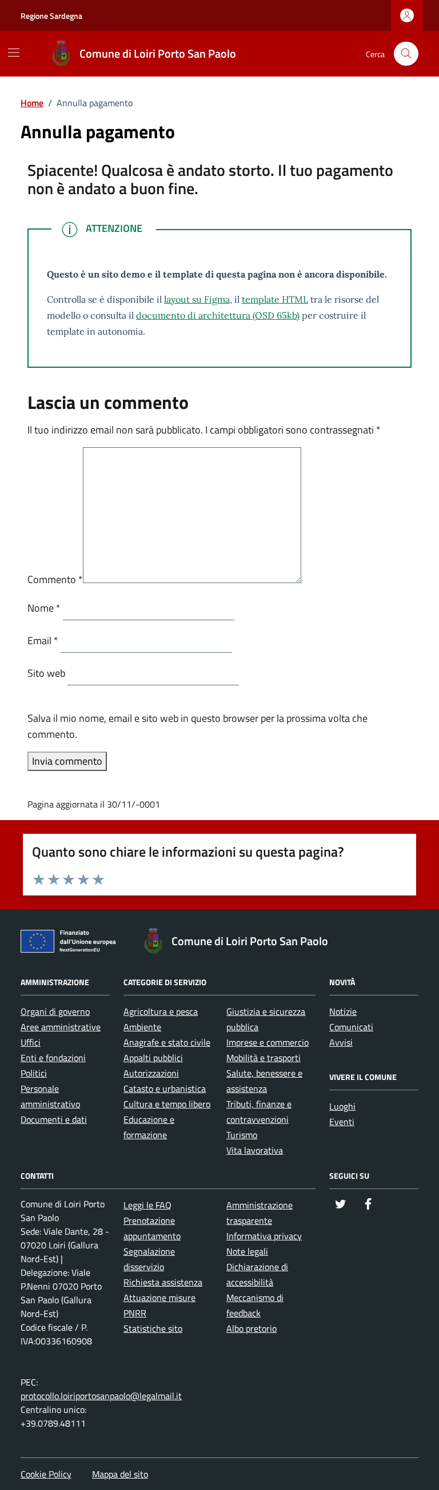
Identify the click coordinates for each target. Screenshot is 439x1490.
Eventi (341, 1121)
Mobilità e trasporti (263, 1058)
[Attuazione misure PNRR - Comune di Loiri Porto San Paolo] (71, 943)
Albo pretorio (251, 1328)
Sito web (46, 673)
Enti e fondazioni (53, 1058)
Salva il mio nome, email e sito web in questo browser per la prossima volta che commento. (197, 726)
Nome (44, 608)
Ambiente (142, 1027)
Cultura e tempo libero (166, 1104)
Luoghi (342, 1106)
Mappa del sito (120, 1474)
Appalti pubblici (153, 1058)
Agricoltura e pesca (160, 1011)
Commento (55, 579)
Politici (34, 1073)
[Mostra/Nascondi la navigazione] (14, 52)
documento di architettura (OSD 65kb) (218, 315)
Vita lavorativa (254, 1150)
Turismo (241, 1135)
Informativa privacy (264, 1236)
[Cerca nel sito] (406, 54)
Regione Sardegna (51, 16)
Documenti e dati (54, 1119)
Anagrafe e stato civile (166, 1042)
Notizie (343, 1011)
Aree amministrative (61, 1027)
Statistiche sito (152, 1328)
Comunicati (351, 1027)
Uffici (31, 1042)
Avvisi (341, 1042)
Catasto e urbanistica (164, 1088)
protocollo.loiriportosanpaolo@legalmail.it (101, 1396)
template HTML (275, 299)
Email (42, 640)
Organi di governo (55, 1011)
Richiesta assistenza (162, 1282)
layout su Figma (197, 299)
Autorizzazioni (151, 1073)
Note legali (247, 1251)
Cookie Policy (46, 1474)
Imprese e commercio (267, 1042)
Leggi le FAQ (147, 1205)
